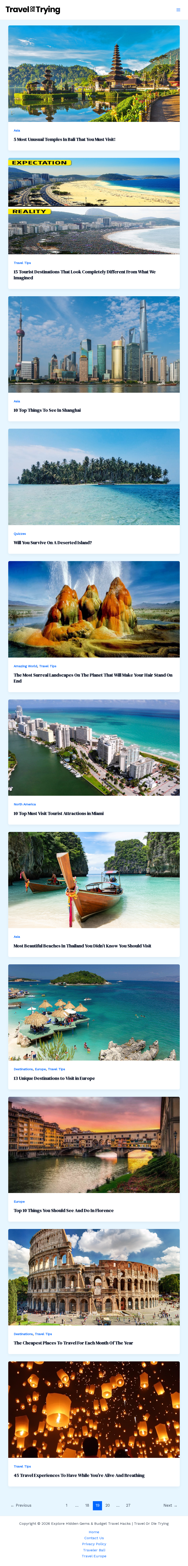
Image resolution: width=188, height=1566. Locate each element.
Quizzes (20, 533)
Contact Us (94, 1538)
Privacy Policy (94, 1544)
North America (25, 804)
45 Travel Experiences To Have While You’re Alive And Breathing (79, 1475)
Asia (17, 130)
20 (107, 1505)
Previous (21, 1505)
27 (128, 1505)
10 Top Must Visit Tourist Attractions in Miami (59, 813)
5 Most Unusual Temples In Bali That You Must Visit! (65, 139)
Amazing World (25, 666)
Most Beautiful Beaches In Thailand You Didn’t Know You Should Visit (82, 946)
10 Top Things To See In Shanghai (47, 410)
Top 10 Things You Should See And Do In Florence (64, 1210)
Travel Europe (94, 1556)
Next (170, 1505)
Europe (40, 1069)
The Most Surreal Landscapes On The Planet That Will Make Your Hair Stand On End (93, 678)
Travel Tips (22, 263)
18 (87, 1505)
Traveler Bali (94, 1550)
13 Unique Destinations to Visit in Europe (54, 1078)
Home (94, 1532)
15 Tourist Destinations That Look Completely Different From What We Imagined (85, 275)
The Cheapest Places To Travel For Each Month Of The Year (73, 1343)
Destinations (23, 1069)
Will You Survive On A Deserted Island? (53, 542)
